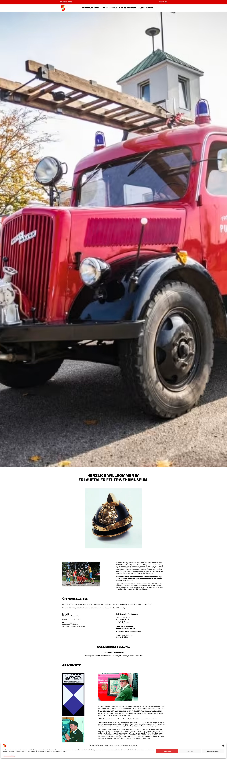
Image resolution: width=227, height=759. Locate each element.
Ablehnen (190, 751)
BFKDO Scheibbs (66, 2)
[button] (223, 745)
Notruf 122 (163, 2)
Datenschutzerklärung (9, 756)
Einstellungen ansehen (213, 751)
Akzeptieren (167, 751)
